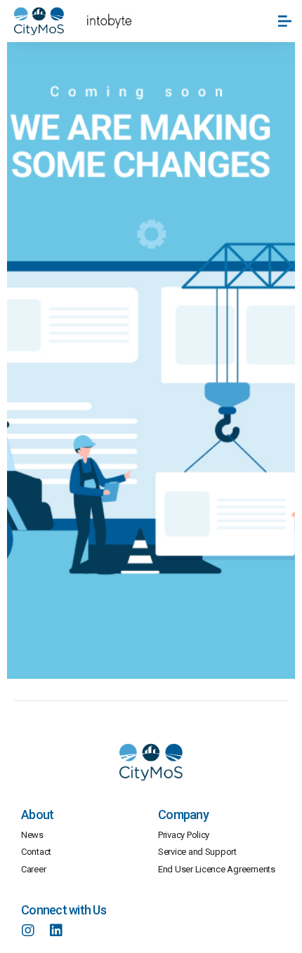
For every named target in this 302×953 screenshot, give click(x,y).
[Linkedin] (56, 931)
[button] (285, 21)
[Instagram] (28, 931)
